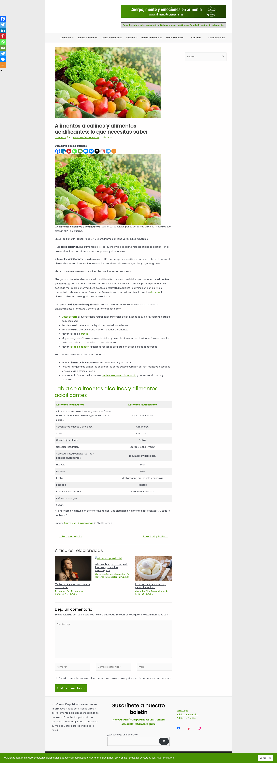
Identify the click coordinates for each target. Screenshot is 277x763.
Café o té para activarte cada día (72, 585)
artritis (84, 333)
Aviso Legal (182, 710)
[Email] (80, 151)
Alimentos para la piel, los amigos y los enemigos (111, 567)
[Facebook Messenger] (85, 151)
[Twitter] (3, 25)
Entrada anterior (70, 536)
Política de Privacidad (187, 714)
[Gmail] (102, 151)
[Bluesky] (91, 151)
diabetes (155, 292)
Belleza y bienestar (115, 574)
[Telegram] (108, 151)
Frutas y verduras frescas (78, 523)
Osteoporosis (69, 316)
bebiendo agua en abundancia (119, 375)
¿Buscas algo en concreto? (122, 734)
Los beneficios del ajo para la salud (150, 585)
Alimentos (60, 137)
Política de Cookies (186, 718)
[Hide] (1, 71)
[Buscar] (164, 741)
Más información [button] (165, 758)
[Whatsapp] (74, 151)
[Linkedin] (63, 151)
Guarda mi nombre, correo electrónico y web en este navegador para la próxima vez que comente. (115, 678)
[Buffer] (97, 151)
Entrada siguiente (155, 536)
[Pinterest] (68, 151)
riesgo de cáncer (79, 346)
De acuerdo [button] (265, 758)
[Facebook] (57, 151)
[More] (113, 151)
